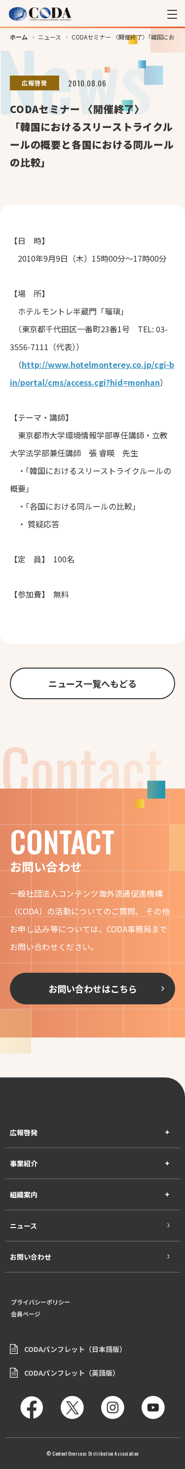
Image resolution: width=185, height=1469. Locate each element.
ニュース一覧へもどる (92, 683)
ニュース (23, 1226)
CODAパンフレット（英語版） (71, 1373)
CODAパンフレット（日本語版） (75, 1349)
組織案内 (23, 1194)
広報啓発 (23, 1132)
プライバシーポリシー (40, 1302)
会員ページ (25, 1314)
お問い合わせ (30, 1257)
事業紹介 (23, 1163)
